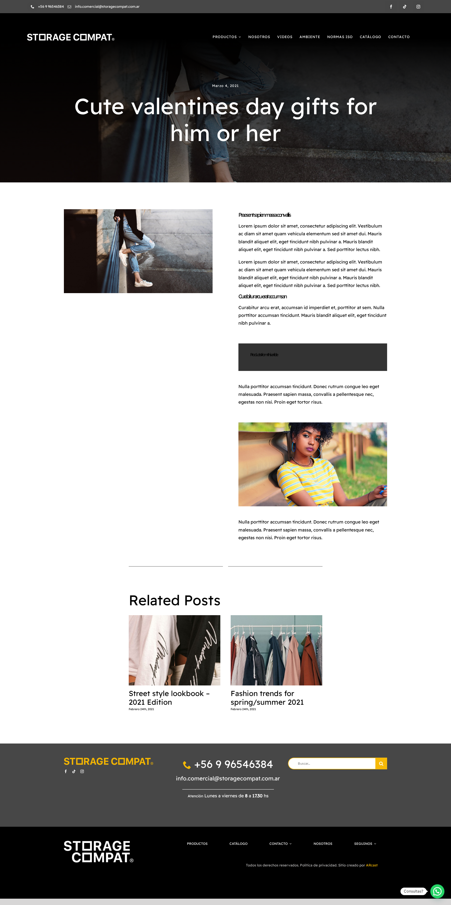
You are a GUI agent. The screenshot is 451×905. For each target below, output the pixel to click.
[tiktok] (404, 6)
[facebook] (391, 6)
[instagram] (418, 6)
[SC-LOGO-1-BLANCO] (98, 843)
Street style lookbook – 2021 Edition (174, 650)
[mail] (69, 6)
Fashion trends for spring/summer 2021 (276, 650)
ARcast (372, 865)
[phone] (32, 6)
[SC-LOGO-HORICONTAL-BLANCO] (70, 36)
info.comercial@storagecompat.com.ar (228, 778)
